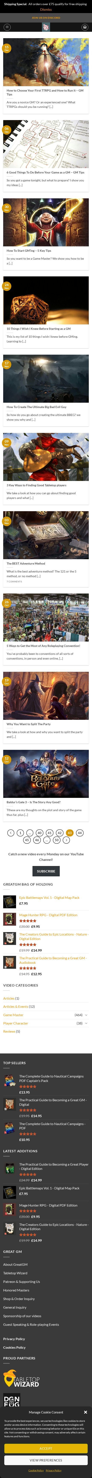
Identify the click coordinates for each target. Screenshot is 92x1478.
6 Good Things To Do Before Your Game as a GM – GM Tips (45, 172)
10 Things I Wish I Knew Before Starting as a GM (39, 328)
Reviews (9, 1031)
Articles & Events (15, 1006)
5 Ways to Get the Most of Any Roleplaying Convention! (43, 646)
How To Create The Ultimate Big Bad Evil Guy (36, 407)
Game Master (13, 1015)
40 (40, 833)
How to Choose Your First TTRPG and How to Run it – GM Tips (45, 92)
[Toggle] (86, 1014)
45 (27, 840)
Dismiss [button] (46, 9)
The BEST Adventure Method (26, 563)
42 (60, 833)
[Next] (66, 840)
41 (50, 833)
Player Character (15, 1023)
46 (37, 840)
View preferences (46, 1460)
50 (57, 840)
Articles (9, 998)
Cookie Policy (36, 1470)
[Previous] (11, 833)
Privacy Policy (53, 1470)
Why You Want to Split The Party (28, 724)
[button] (85, 1412)
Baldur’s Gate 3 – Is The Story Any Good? (34, 802)
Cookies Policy (14, 1347)
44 (80, 833)
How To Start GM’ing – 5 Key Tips (29, 250)
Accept (46, 1448)
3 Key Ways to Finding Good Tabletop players (36, 485)
